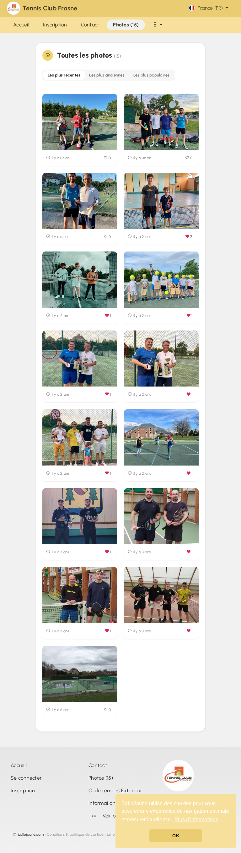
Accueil (19, 765)
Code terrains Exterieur (115, 791)
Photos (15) (100, 778)
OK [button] (175, 835)
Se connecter (26, 778)
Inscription (23, 791)
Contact (97, 765)
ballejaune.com (31, 834)
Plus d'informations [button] (196, 819)
